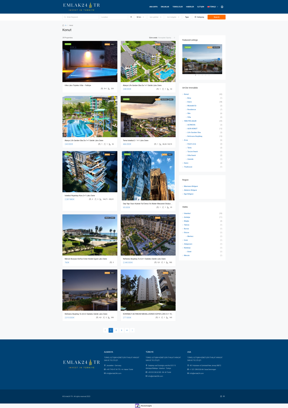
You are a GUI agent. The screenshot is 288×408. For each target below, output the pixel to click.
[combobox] (140, 17)
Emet (189, 252)
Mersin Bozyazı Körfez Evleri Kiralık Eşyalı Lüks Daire (86, 259)
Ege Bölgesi (188, 194)
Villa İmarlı (191, 155)
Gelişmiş (200, 17)
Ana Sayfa (153, 7)
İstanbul (187, 213)
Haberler (190, 7)
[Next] (132, 330)
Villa (189, 117)
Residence (191, 109)
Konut (113, 44)
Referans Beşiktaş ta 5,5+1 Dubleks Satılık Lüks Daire (144, 259)
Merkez (190, 236)
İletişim (200, 7)
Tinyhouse (188, 167)
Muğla (186, 221)
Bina (189, 98)
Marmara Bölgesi (191, 186)
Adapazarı (188, 244)
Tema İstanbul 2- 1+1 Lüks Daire (135, 140)
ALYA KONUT (192, 129)
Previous (186, 59)
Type (187, 17)
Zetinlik (190, 159)
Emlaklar (165, 7)
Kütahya (187, 248)
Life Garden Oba (194, 132)
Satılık (107, 44)
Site (188, 113)
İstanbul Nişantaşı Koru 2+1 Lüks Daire (80, 195)
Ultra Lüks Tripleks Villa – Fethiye (78, 85)
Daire (189, 102)
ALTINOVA (191, 125)
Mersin (187, 255)
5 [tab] (210, 76)
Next (219, 59)
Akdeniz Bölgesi (190, 190)
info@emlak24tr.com (113, 373)
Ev (65, 25)
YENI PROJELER (190, 121)
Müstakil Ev (191, 106)
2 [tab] (200, 76)
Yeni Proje (164, 44)
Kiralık (107, 217)
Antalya (187, 217)
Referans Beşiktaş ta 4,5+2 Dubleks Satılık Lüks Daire (86, 314)
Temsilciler (177, 7)
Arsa (186, 140)
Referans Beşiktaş (194, 136)
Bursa (186, 229)
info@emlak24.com (197, 373)
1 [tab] (197, 76)
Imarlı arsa (191, 144)
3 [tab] (203, 76)
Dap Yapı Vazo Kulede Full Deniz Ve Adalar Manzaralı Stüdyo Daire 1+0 (151, 204)
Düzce (186, 232)
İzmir (186, 240)
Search (216, 17)
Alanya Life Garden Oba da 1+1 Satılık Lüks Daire (142, 85)
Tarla (189, 148)
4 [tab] (207, 76)
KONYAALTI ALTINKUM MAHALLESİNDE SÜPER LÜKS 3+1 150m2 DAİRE (151, 314)
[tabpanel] (202, 59)
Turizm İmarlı (192, 152)
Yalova (186, 225)
